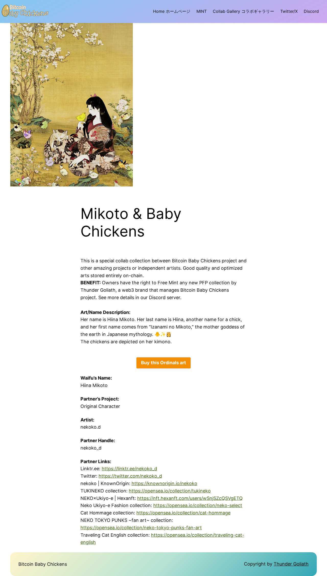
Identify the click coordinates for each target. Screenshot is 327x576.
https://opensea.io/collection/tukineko (170, 490)
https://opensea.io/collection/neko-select (197, 505)
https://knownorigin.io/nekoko (164, 483)
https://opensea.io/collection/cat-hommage (183, 512)
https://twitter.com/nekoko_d (130, 476)
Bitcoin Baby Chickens (42, 564)
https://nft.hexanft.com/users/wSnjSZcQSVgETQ (190, 498)
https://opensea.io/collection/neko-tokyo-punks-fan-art (141, 527)
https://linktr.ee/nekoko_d (129, 468)
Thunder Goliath (291, 564)
